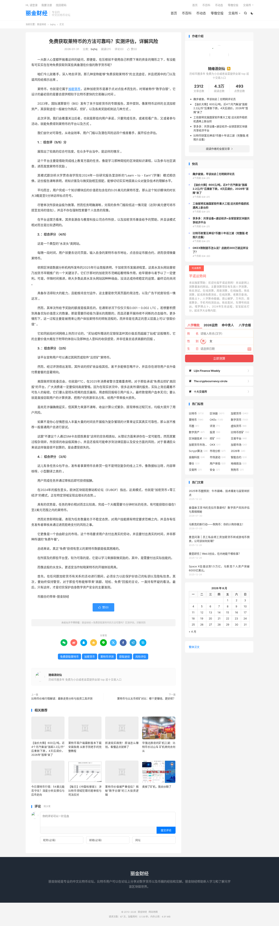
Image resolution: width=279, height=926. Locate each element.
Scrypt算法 (198, 450)
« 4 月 (192, 631)
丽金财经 (37, 13)
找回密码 (61, 5)
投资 (215, 432)
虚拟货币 (239, 425)
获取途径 (124, 656)
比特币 (196, 413)
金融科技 (197, 457)
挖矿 (215, 438)
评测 (215, 425)
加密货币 (74, 89)
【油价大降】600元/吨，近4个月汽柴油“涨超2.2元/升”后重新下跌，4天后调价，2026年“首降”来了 (220, 108)
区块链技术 (198, 438)
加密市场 (239, 444)
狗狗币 (237, 469)
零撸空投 (217, 13)
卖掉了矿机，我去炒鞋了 (156, 786)
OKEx (216, 419)
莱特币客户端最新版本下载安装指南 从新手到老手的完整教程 (85, 746)
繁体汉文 (194, 646)
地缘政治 (239, 463)
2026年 (238, 450)
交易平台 (239, 438)
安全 (215, 469)
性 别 (193, 341)
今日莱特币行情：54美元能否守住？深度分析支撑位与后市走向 (48, 790)
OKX (215, 444)
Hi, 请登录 (32, 5)
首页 (174, 13)
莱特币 (196, 419)
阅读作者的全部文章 (219, 148)
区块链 (217, 413)
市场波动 (218, 457)
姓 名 (193, 333)
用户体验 (217, 463)
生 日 (193, 348)
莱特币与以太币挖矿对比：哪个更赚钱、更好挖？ (146, 698)
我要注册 (46, 5)
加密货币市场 (198, 444)
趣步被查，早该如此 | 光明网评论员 (214, 99)
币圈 (194, 425)
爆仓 (194, 463)
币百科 (187, 13)
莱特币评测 (107, 656)
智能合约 (239, 457)
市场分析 (217, 450)
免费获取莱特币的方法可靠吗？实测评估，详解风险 (103, 41)
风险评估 (140, 656)
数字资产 (197, 432)
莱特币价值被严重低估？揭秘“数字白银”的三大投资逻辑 (121, 790)
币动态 (201, 13)
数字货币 (239, 419)
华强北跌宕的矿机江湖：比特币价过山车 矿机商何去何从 (158, 746)
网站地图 (153, 911)
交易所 (233, 13)
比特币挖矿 (240, 432)
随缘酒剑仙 (55, 674)
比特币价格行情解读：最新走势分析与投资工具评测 (61, 698)
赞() (132, 49)
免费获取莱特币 (69, 656)
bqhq (52, 24)
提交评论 (166, 830)
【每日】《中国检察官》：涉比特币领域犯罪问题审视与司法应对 (85, 790)
